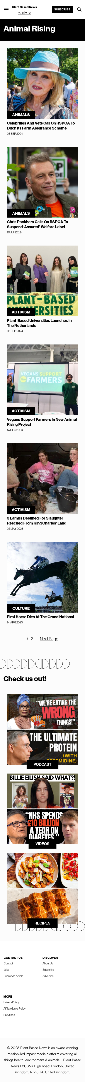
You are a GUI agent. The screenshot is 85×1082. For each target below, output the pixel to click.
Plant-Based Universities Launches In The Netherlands (39, 323)
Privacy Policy (11, 1002)
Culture (21, 608)
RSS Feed (9, 1014)
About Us (47, 963)
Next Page (49, 638)
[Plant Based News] (6, 9)
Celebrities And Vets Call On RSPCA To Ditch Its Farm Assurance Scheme (41, 126)
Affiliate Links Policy (14, 1008)
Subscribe (62, 9)
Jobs (6, 969)
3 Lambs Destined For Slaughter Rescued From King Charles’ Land (36, 521)
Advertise (48, 976)
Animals (21, 114)
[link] (25, 13)
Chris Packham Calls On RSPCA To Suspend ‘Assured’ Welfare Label (37, 224)
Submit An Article (13, 976)
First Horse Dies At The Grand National (40, 616)
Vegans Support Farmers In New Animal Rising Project (42, 422)
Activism (21, 312)
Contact (8, 963)
